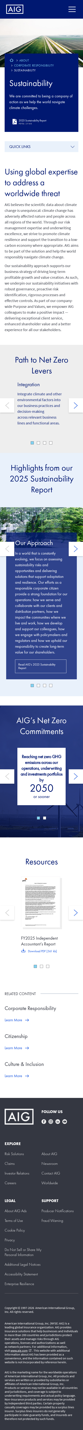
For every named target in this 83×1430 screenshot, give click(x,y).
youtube (64, 1121)
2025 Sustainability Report (33, 122)
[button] (23, 1252)
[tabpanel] (41, 593)
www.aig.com (20, 1350)
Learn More (13, 1019)
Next (76, 405)
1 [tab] (32, 442)
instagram (50, 1121)
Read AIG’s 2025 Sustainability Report (36, 666)
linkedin (57, 1121)
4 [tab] (50, 442)
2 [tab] (38, 442)
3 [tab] (44, 442)
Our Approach (34, 543)
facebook (44, 1121)
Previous (7, 405)
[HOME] (11, 60)
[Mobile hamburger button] (72, 9)
